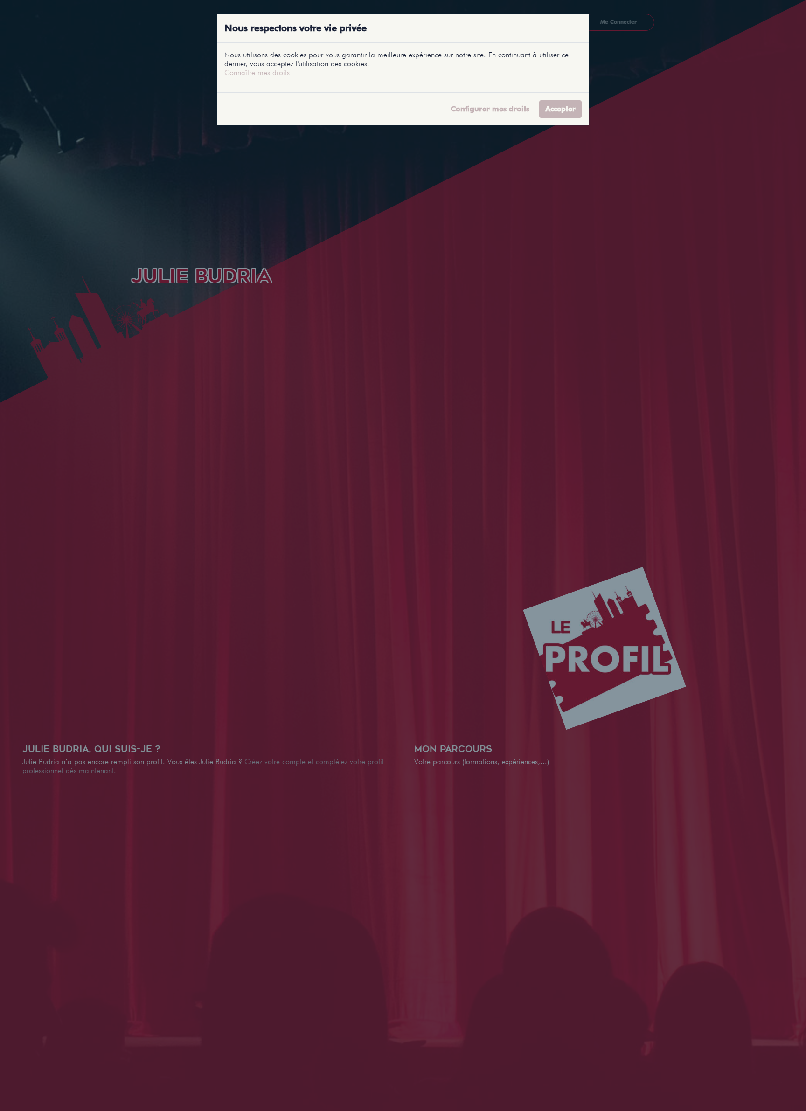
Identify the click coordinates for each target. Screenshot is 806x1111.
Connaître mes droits (257, 72)
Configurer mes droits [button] (490, 108)
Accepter (560, 108)
